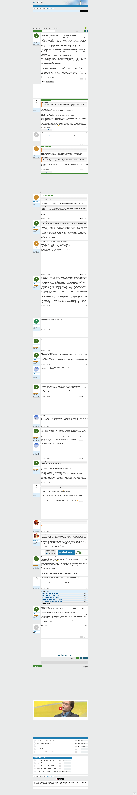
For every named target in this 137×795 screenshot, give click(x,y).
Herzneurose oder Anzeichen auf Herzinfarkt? (48, 768)
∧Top (134, 794)
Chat (60, 5)
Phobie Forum (42, 776)
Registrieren (79, 5)
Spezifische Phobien (50, 776)
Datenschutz (56, 787)
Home (35, 5)
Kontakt (44, 787)
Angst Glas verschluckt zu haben (45, 28)
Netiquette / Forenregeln (71, 787)
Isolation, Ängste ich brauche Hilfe (45, 752)
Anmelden (85, 5)
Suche (51, 5)
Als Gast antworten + (37, 31)
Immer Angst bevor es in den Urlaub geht (47, 771)
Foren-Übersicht (36, 776)
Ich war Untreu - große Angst (43, 743)
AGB (66, 787)
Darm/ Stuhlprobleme (41, 749)
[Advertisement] (64, 406)
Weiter (85, 658)
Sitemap (77, 787)
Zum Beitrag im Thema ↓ (47, 129)
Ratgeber (56, 5)
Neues (39, 5)
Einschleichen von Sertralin (43, 746)
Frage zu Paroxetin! (41, 763)
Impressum (51, 787)
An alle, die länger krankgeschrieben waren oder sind (50, 766)
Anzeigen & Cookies (61, 787)
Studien (71, 5)
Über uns (47, 787)
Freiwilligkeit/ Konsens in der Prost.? (45, 740)
